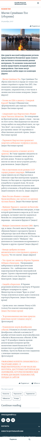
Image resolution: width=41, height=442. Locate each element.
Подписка (13, 439)
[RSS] (8, 420)
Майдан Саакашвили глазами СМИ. (17, 226)
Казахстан (6, 9)
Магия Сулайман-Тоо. (11, 79)
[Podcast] (13, 420)
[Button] (35, 26)
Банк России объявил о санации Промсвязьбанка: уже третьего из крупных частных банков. (19, 199)
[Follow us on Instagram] (3, 420)
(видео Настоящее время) (12, 311)
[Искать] (29, 439)
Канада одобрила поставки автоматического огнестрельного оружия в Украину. (19, 252)
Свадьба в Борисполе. (11, 284)
